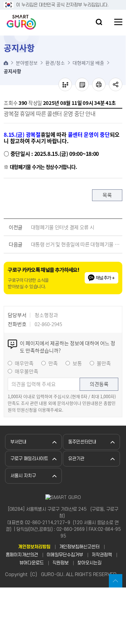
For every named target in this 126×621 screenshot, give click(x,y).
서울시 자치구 (23, 475)
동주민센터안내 (82, 441)
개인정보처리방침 (34, 546)
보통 (77, 363)
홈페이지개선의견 (22, 554)
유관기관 (76, 458)
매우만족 (24, 363)
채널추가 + (105, 278)
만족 (53, 363)
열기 (99, 22)
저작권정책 (102, 554)
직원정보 (60, 562)
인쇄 (99, 84)
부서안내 (18, 441)
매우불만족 (26, 371)
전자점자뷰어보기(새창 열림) (65, 84)
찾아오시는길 (89, 562)
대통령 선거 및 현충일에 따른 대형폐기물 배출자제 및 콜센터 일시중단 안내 (75, 244)
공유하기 (115, 84)
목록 (107, 195)
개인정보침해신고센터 (79, 546)
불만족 (104, 363)
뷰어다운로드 (31, 562)
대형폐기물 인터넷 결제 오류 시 (62, 227)
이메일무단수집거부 (65, 554)
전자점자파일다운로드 (82, 84)
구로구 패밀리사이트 (29, 458)
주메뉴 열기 (118, 22)
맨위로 (115, 580)
